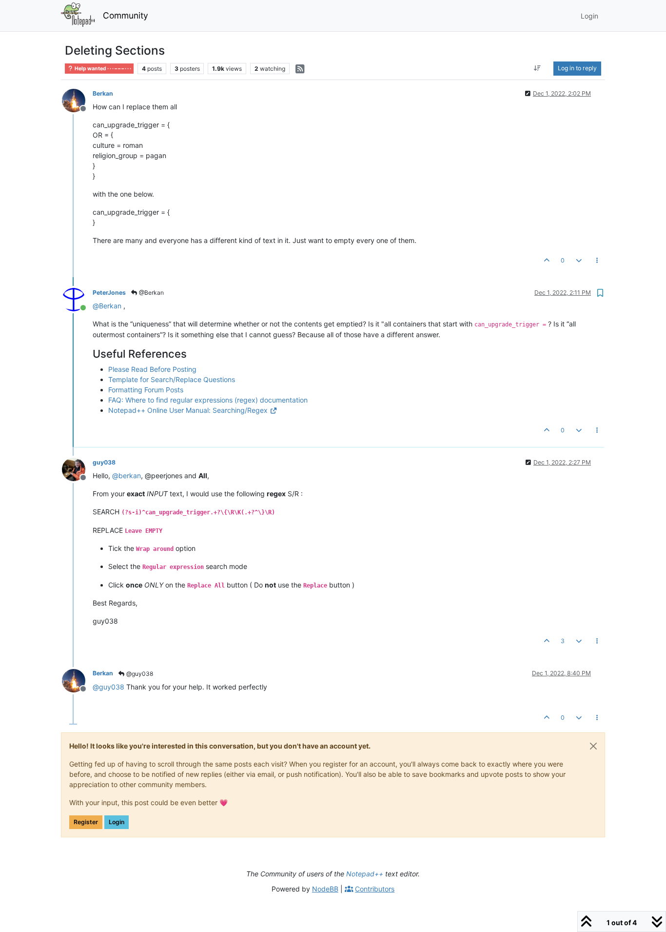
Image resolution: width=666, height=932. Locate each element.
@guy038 (139, 673)
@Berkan (150, 292)
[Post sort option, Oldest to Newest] (537, 68)
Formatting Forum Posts (145, 389)
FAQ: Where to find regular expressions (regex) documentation (208, 400)
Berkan (103, 93)
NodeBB (325, 889)
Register (86, 822)
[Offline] (77, 100)
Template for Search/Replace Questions (171, 379)
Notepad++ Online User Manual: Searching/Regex (188, 410)
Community (125, 15)
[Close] (593, 746)
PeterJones (109, 292)
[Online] (77, 299)
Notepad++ (364, 874)
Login (116, 822)
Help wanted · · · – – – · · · (102, 68)
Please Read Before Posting (152, 369)
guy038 (104, 462)
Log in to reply (577, 68)
